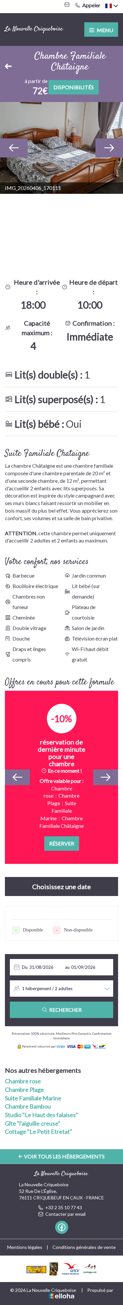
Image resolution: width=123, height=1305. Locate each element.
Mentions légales (24, 1247)
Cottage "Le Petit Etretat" (38, 1131)
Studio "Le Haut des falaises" (41, 1114)
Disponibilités (73, 87)
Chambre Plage (24, 1089)
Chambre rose (23, 1081)
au (67, 967)
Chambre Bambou (28, 1106)
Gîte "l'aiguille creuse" (32, 1123)
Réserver (61, 843)
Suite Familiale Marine (33, 1098)
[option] (61, 148)
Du (25, 967)
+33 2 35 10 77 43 (63, 1207)
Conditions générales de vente (84, 1247)
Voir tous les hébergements (64, 1156)
